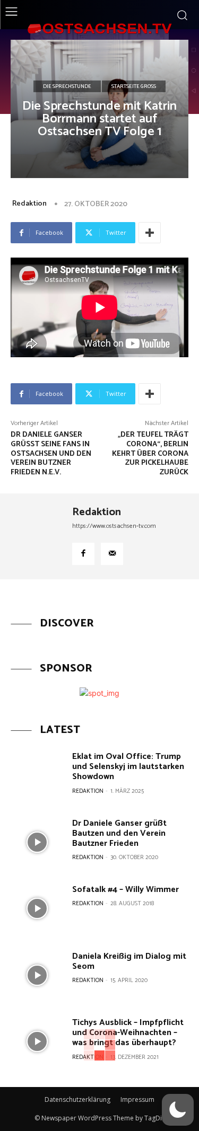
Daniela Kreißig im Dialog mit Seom (129, 961)
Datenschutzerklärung (77, 1099)
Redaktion (29, 204)
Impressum (137, 1099)
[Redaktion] (37, 536)
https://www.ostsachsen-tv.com (114, 526)
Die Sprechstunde (67, 86)
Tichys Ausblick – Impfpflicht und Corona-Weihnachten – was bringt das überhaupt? (128, 1032)
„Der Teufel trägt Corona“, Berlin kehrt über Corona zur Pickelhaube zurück (150, 454)
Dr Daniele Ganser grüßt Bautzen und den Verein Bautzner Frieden (119, 833)
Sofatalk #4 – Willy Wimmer (125, 889)
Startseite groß (133, 86)
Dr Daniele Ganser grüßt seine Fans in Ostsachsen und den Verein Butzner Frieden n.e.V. (51, 454)
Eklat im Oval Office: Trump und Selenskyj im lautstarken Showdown (128, 766)
